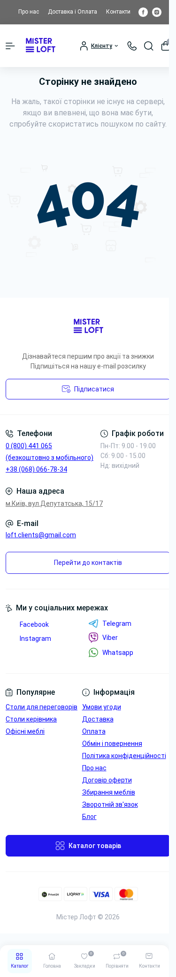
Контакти (118, 11)
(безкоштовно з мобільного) (49, 457)
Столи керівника (31, 719)
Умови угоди (101, 707)
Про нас (28, 11)
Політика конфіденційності (124, 755)
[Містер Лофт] (88, 326)
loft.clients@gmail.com (41, 535)
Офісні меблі (25, 731)
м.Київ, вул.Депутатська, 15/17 (54, 503)
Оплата (94, 731)
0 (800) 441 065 (29, 446)
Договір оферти (107, 780)
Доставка (98, 719)
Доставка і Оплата (72, 11)
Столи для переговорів (41, 707)
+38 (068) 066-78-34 (36, 469)
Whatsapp (117, 652)
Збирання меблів (108, 792)
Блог (89, 816)
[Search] (148, 46)
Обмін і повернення (112, 743)
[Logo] (40, 45)
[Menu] (10, 46)
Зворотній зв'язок (110, 804)
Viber (110, 637)
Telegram (116, 623)
